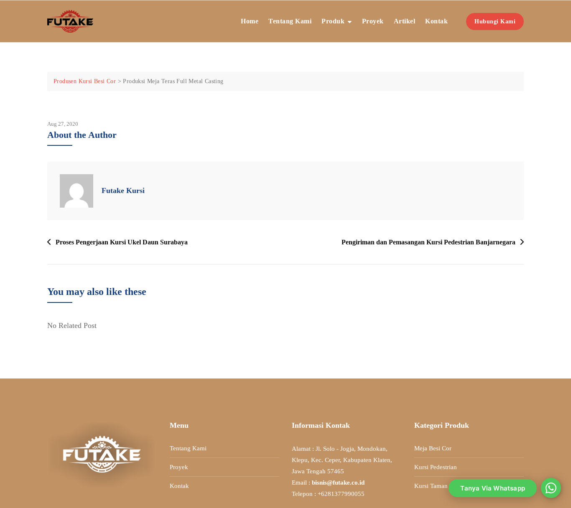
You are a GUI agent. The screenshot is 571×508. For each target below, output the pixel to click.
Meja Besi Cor (432, 448)
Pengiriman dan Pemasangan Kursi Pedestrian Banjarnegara (428, 242)
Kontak (436, 21)
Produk (332, 21)
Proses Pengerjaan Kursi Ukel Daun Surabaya (122, 242)
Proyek (373, 21)
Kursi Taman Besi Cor (443, 486)
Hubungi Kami (494, 21)
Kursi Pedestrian (435, 467)
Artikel (405, 21)
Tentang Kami (289, 21)
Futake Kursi (123, 190)
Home (249, 21)
